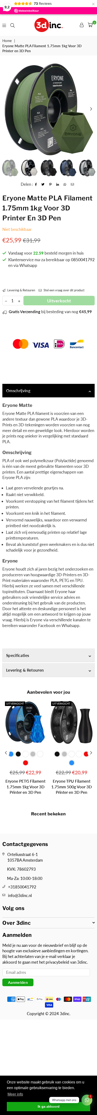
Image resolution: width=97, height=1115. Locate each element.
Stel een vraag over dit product (64, 290)
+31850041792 (22, 886)
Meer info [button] (15, 1094)
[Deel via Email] (72, 184)
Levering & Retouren (21, 290)
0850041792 (83, 259)
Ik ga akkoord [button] (49, 1106)
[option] (48, 109)
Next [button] (91, 109)
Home (7, 40)
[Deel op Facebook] (36, 184)
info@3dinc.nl (20, 895)
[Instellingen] (82, 24)
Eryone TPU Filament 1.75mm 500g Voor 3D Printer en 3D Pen (26, 787)
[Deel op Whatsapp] (65, 184)
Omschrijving (18, 390)
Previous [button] (5, 109)
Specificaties (17, 655)
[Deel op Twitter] (43, 184)
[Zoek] (12, 24)
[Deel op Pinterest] (50, 184)
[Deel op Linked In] (57, 184)
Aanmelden (18, 982)
